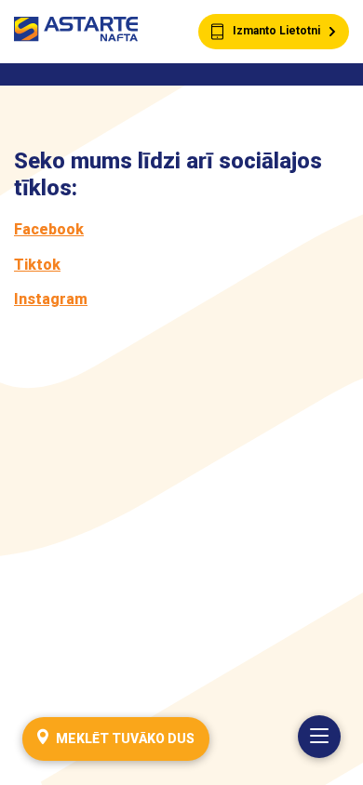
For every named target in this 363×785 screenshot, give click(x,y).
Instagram (50, 299)
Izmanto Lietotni (276, 30)
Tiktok (37, 264)
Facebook (49, 229)
